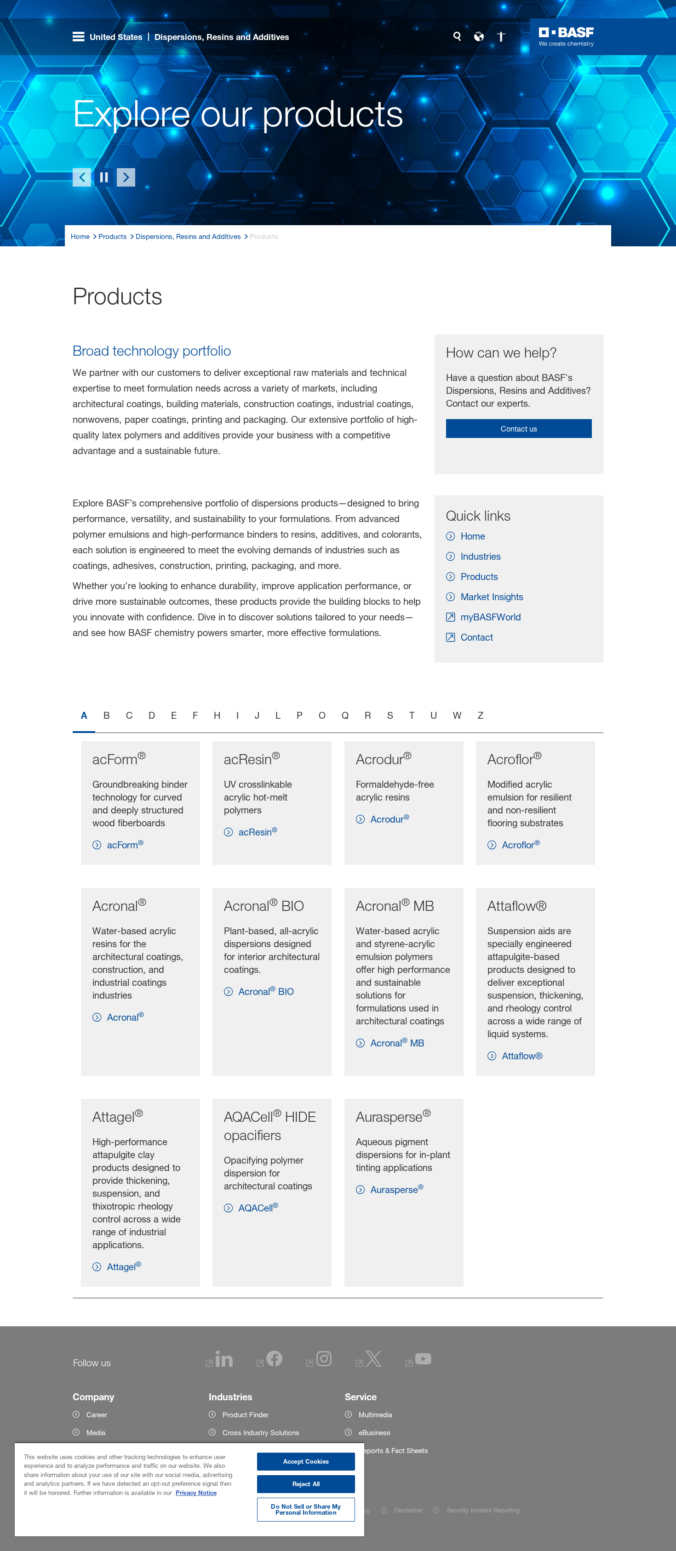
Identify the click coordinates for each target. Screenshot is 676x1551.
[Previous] (82, 177)
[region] (189, 1489)
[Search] (457, 37)
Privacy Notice (196, 1492)
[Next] (126, 177)
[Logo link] (566, 37)
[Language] (479, 37)
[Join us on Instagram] (319, 1364)
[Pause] (104, 177)
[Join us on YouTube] (418, 1364)
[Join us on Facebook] (269, 1364)
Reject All (306, 1484)
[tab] (84, 716)
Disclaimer (409, 1510)
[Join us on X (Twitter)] (368, 1364)
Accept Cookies (306, 1461)
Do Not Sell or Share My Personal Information (306, 1509)
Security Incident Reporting (483, 1510)
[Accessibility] (501, 37)
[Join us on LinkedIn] (219, 1364)
